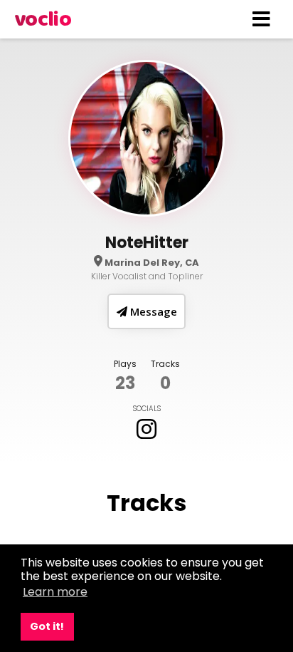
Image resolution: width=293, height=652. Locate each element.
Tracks (165, 364)
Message (152, 311)
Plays (125, 364)
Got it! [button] (47, 626)
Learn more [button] (55, 592)
